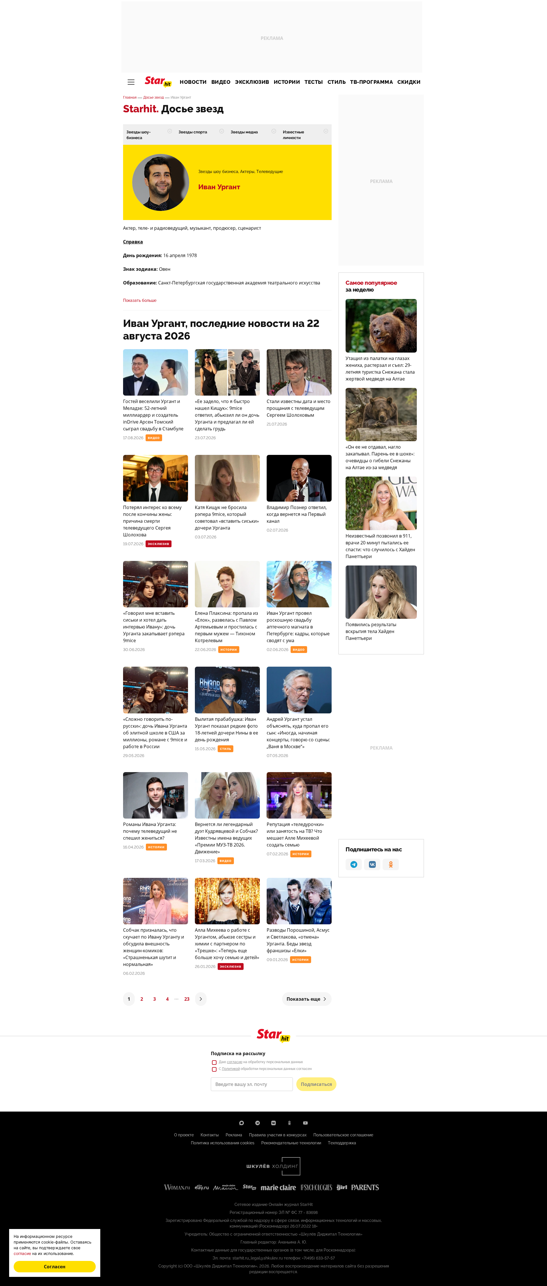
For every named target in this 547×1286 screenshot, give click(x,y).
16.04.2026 (133, 847)
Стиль (337, 82)
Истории (287, 82)
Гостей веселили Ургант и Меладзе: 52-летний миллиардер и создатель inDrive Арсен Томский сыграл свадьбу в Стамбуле (153, 415)
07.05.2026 (277, 755)
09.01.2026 (277, 959)
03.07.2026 (205, 537)
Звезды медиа (244, 132)
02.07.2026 (277, 530)
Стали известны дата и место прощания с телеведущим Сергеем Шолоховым (298, 408)
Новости (193, 82)
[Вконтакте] (273, 1123)
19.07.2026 (133, 544)
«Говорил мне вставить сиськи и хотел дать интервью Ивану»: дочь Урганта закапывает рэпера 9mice (154, 627)
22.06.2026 (205, 649)
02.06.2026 (277, 649)
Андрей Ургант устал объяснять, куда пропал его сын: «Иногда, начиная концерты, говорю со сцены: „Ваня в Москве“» (298, 733)
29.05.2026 (133, 755)
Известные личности (293, 135)
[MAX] (241, 1123)
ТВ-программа (371, 82)
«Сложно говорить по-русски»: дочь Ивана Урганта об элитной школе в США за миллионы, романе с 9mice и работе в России (155, 733)
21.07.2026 (277, 424)
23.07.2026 (205, 438)
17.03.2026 (205, 860)
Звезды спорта (193, 132)
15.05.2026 (205, 748)
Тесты (314, 82)
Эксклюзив (252, 82)
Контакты (210, 1135)
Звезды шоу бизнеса (218, 171)
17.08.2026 (133, 438)
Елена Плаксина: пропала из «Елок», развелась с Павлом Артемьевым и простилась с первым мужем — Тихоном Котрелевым (226, 627)
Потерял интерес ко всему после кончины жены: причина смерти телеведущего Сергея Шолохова (152, 521)
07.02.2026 (277, 854)
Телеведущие (269, 171)
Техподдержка (342, 1143)
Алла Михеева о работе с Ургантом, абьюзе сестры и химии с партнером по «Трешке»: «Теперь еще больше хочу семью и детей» (227, 944)
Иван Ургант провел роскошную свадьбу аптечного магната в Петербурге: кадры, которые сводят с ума (298, 627)
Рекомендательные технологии (291, 1143)
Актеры (247, 171)
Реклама (234, 1135)
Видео (221, 82)
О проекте (184, 1135)
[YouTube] (305, 1123)
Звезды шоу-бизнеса (138, 135)
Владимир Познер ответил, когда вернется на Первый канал (297, 514)
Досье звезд (153, 97)
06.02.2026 (134, 973)
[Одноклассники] (289, 1123)
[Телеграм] (257, 1123)
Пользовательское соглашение (343, 1135)
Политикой (231, 1069)
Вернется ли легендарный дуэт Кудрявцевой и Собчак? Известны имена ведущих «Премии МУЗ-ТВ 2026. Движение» (226, 838)
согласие (234, 1062)
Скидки (409, 82)
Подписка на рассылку (238, 1053)
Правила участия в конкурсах (278, 1135)
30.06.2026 (134, 649)
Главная (129, 97)
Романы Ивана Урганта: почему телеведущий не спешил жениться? (150, 831)
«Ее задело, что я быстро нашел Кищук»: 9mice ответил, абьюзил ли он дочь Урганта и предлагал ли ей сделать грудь (227, 415)
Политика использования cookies (222, 1143)
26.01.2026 (205, 966)
